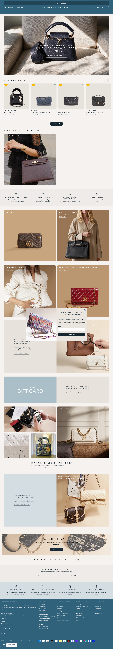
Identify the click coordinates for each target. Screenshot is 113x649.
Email (59, 326)
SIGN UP (72, 334)
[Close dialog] (85, 310)
